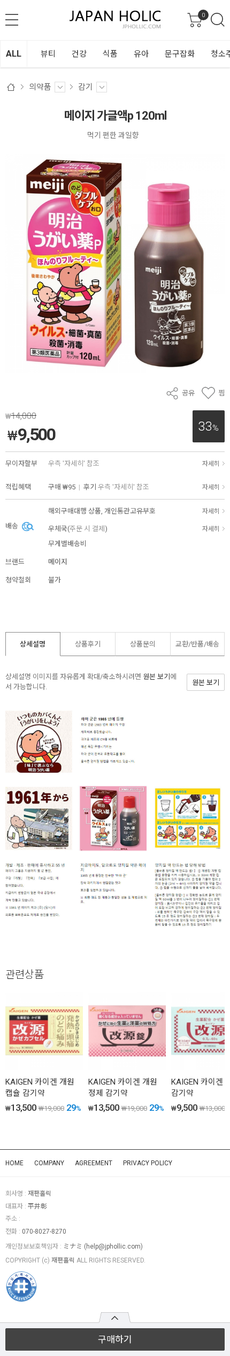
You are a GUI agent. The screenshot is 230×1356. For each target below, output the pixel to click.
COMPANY (49, 1163)
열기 (115, 1317)
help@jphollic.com (113, 1246)
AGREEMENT (93, 1163)
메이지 (57, 562)
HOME (14, 1163)
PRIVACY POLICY (147, 1163)
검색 (218, 20)
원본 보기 (156, 677)
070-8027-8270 (44, 1231)
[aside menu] (11, 20)
